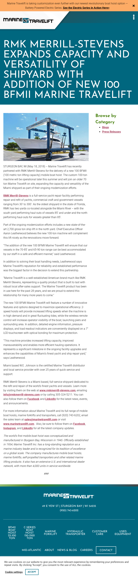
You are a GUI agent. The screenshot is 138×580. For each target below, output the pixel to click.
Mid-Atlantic (31, 550)
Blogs (105, 127)
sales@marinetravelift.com (40, 419)
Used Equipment (123, 533)
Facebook (33, 399)
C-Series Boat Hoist (30, 533)
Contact (106, 550)
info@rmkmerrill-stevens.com (21, 394)
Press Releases (111, 131)
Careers (86, 550)
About (49, 550)
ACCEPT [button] (32, 572)
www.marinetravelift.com (18, 423)
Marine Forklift (50, 533)
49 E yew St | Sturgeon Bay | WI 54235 (69, 506)
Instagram (9, 428)
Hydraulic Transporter (75, 533)
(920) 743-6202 (69, 510)
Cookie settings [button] (14, 572)
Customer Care (99, 533)
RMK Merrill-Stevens (15, 195)
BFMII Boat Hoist (12, 533)
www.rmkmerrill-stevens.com (58, 390)
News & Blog (67, 550)
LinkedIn (50, 399)
